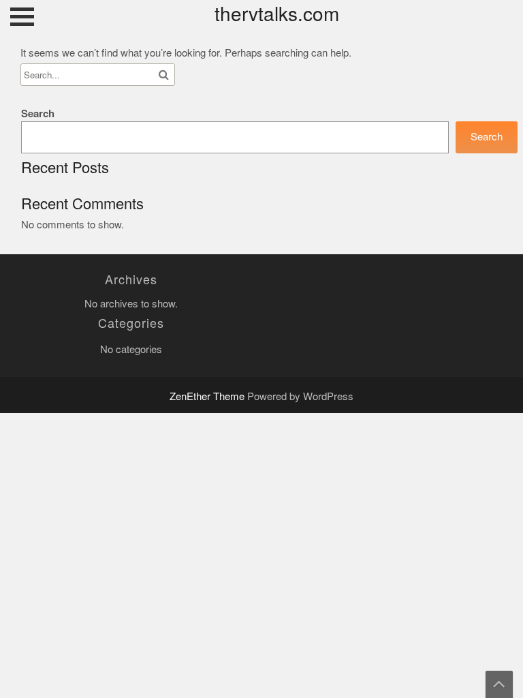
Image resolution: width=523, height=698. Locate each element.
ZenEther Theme (208, 396)
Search (37, 113)
